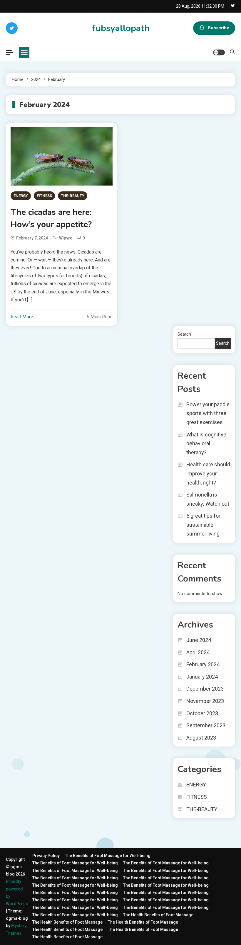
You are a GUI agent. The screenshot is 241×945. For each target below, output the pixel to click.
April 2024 (198, 652)
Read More (22, 316)
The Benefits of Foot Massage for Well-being (107, 855)
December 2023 (205, 689)
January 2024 (202, 677)
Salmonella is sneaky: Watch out (207, 499)
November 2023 (205, 701)
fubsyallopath (121, 28)
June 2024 (198, 640)
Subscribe (218, 27)
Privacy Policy (46, 855)
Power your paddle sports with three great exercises (208, 413)
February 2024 (203, 664)
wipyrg (66, 238)
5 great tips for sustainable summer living (203, 525)
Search (184, 334)
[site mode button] (219, 52)
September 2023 (205, 725)
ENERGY (21, 195)
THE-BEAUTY (72, 195)
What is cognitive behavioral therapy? (206, 443)
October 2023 (202, 713)
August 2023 (201, 738)
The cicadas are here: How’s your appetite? (51, 218)
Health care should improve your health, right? (208, 473)
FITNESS (44, 195)
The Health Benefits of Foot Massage (158, 914)
